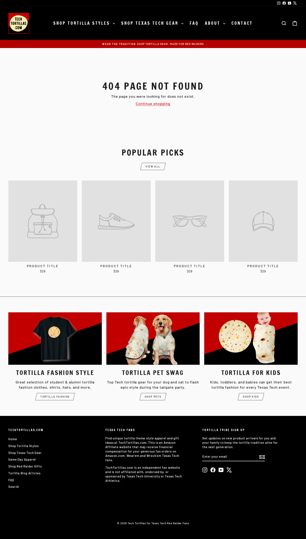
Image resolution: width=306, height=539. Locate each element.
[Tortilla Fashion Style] (55, 338)
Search (13, 486)
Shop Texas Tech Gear (150, 23)
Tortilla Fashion (55, 396)
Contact (242, 23)
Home (12, 439)
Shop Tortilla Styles (82, 23)
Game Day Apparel (22, 459)
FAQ (194, 23)
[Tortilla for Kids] (251, 338)
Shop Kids (251, 396)
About (213, 23)
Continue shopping (153, 103)
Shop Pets (153, 396)
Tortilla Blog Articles (24, 473)
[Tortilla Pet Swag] (153, 338)
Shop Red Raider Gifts (25, 466)
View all (153, 166)
